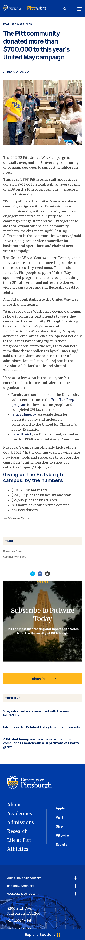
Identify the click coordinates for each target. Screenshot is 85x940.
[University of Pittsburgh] (29, 782)
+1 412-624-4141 (19, 920)
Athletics (17, 849)
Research (17, 831)
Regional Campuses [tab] (20, 886)
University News (12, 550)
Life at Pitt (19, 840)
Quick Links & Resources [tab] (24, 878)
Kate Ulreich (21, 434)
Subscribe (38, 679)
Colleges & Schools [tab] (21, 894)
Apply (60, 808)
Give (59, 826)
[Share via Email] (47, 573)
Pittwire (62, 836)
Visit (59, 817)
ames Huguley (24, 414)
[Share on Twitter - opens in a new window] (32, 573)
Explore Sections (40, 934)
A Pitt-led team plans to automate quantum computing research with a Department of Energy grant (41, 743)
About (14, 805)
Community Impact (14, 556)
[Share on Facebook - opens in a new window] (40, 573)
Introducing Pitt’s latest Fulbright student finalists (41, 727)
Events (61, 845)
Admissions (20, 822)
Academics (19, 813)
